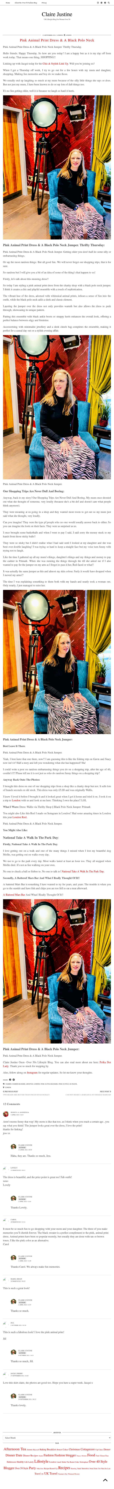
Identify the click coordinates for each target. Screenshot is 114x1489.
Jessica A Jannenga (20, 1112)
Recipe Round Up (51, 1468)
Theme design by (99, 1486)
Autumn (29, 1449)
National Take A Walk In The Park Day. (83, 871)
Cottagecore (88, 1449)
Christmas (74, 1449)
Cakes (65, 1449)
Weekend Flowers (74, 1474)
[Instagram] (98, 2)
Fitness (79, 1456)
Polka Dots (40, 1468)
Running (74, 1468)
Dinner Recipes (30, 1455)
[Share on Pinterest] (13, 1080)
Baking (43, 1449)
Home (8, 3)
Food (91, 1454)
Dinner (107, 1449)
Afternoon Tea (15, 1448)
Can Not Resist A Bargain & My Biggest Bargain (88, 1093)
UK (42, 1474)
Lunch (59, 1462)
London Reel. (20, 817)
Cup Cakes (99, 1449)
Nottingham (84, 1462)
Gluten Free (104, 1455)
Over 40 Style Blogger (49, 1084)
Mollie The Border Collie (70, 1462)
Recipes (64, 1467)
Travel (38, 1473)
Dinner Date (14, 1455)
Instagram (32, 1072)
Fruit (97, 1456)
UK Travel (73, 1084)
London (60, 35)
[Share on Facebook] (10, 1080)
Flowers (84, 1456)
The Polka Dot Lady (104, 1468)
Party (32, 1468)
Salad (79, 1468)
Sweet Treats (93, 1468)
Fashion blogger (18, 1084)
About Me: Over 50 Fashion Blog (26, 3)
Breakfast (51, 1449)
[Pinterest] (101, 2)
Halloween (11, 1461)
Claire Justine (57, 14)
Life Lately (29, 1462)
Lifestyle (29, 1084)
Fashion (9, 1084)
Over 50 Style (64, 1084)
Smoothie (85, 1468)
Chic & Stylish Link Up (55, 63)
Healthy (20, 1461)
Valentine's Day (62, 1474)
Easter (41, 1456)
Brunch (59, 1449)
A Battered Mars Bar (14, 894)
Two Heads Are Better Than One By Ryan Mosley (26, 1093)
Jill (12, 1323)
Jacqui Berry (17, 1373)
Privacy (44, 3)
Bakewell (36, 1450)
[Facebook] (105, 2)
